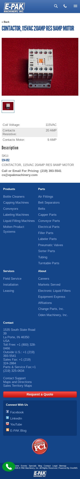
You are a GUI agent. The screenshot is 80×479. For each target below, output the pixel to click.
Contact (8, 322)
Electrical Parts (49, 227)
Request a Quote (40, 394)
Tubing (42, 257)
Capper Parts (47, 214)
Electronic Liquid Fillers (54, 291)
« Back (5, 22)
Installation (10, 284)
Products (9, 189)
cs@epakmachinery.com (20, 175)
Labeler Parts (47, 239)
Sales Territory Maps (17, 385)
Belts (41, 209)
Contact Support (14, 378)
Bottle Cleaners (14, 196)
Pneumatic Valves (50, 245)
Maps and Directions (17, 382)
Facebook (17, 412)
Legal (54, 466)
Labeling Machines (16, 214)
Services (8, 271)
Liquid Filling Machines (19, 221)
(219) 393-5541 (50, 171)
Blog (40, 466)
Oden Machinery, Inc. (53, 315)
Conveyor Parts (49, 221)
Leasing (8, 291)
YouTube (16, 424)
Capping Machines (16, 202)
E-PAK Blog (18, 430)
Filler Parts (45, 233)
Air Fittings (45, 196)
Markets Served (49, 284)
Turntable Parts (48, 263)
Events (24, 466)
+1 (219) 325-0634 (19, 369)
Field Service (12, 278)
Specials (32, 466)
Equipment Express (51, 297)
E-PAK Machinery (27, 468)
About (42, 271)
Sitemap (62, 466)
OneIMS (73, 468)
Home (16, 466)
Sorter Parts (46, 251)
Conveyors (10, 209)
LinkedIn (16, 418)
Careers (43, 278)
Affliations (45, 303)
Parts (41, 189)
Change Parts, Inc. (51, 309)
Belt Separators (49, 202)
